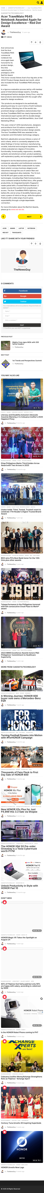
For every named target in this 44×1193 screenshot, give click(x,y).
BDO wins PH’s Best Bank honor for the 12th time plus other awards (20, 559)
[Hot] (5, 902)
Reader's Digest (25, 507)
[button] (38, 3)
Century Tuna (16, 1120)
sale (30, 769)
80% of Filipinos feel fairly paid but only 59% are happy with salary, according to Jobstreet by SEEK (21, 986)
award (12, 228)
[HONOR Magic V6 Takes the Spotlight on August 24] (22, 917)
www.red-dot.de (17, 209)
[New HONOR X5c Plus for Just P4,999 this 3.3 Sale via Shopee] (22, 794)
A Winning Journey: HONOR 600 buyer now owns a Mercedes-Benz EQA (21, 698)
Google (23, 296)
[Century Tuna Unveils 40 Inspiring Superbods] (22, 1103)
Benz (17, 693)
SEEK (32, 981)
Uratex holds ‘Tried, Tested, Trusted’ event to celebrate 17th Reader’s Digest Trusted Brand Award (21, 512)
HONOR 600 (29, 732)
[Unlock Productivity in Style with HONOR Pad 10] (22, 870)
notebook (31, 228)
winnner (27, 693)
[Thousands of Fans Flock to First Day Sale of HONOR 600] (22, 757)
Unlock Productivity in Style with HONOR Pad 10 (19, 887)
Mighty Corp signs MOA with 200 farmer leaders (25, 343)
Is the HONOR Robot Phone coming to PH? (19, 1032)
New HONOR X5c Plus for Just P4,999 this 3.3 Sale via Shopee (19, 810)
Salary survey (25, 981)
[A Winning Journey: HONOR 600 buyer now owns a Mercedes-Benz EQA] (22, 680)
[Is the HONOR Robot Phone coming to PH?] (22, 1012)
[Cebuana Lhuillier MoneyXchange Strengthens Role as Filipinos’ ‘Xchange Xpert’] (22, 1056)
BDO (31, 555)
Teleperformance (23, 601)
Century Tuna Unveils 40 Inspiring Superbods (21, 1123)
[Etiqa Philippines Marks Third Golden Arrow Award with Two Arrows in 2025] (22, 443)
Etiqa (19, 460)
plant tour (15, 507)
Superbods (24, 1120)
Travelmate (16, 232)
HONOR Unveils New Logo (12, 1167)
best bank (36, 555)
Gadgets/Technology (12, 13)
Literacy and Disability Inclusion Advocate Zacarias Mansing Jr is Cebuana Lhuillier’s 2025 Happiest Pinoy (22, 417)
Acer (4, 228)
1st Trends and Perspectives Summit (27, 361)
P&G (18, 650)
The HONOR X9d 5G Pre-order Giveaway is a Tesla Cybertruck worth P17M (19, 849)
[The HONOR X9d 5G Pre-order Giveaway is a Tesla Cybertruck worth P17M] (22, 831)
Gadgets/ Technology (8, 806)
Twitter (23, 301)
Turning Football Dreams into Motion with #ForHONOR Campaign (21, 736)
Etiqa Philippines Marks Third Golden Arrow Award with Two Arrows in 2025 (20, 464)
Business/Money (6, 460)
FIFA (17, 732)
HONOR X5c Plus (36, 806)
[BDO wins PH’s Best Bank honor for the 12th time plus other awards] (22, 538)
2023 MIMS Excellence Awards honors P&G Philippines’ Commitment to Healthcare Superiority (20, 655)
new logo (24, 1164)
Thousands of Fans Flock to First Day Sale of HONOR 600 (19, 773)
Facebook (23, 291)
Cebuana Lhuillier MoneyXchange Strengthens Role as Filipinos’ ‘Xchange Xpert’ (21, 1078)
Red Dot (5, 232)
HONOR (22, 693)
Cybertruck (19, 843)
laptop (21, 228)
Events (3, 412)
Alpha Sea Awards (18, 555)
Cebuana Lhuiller (17, 412)
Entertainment (6, 1120)
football (22, 732)
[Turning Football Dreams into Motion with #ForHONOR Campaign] (22, 720)
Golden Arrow (26, 460)
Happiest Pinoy (28, 412)
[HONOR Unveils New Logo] (22, 1147)
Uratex (33, 507)
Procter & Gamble (26, 650)
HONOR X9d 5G (28, 843)
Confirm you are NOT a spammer (17, 328)
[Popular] (5, 997)
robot (23, 1029)
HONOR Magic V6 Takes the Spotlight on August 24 (19, 938)
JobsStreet (16, 981)
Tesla (36, 843)
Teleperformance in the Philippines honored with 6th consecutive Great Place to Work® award (20, 606)
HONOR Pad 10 (20, 883)
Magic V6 (24, 935)
